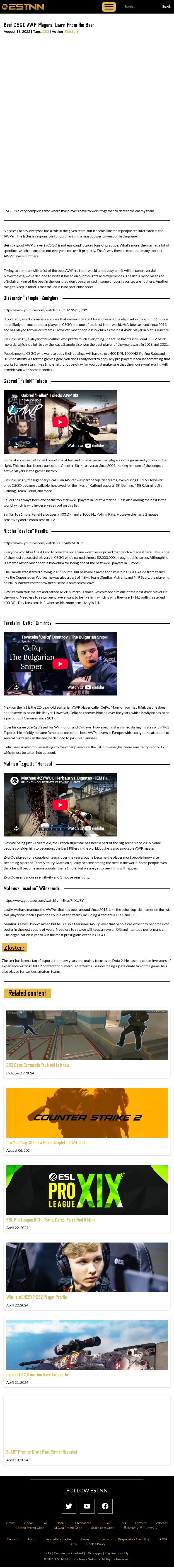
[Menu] (109, 7)
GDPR (162, 1539)
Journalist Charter (58, 1539)
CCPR (73, 1544)
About (32, 1539)
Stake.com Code (102, 1527)
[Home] (23, 7)
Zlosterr (71, 31)
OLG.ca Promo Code (67, 1527)
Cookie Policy (95, 1544)
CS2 (45, 31)
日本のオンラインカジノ (140, 1527)
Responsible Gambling (133, 1539)
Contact (13, 1539)
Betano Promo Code (30, 1527)
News (10, 1523)
